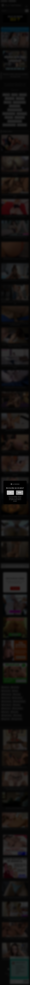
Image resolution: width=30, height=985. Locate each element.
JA (10, 492)
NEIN (19, 492)
